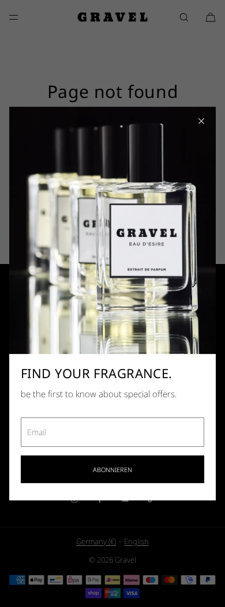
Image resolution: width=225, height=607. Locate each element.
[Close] (201, 121)
